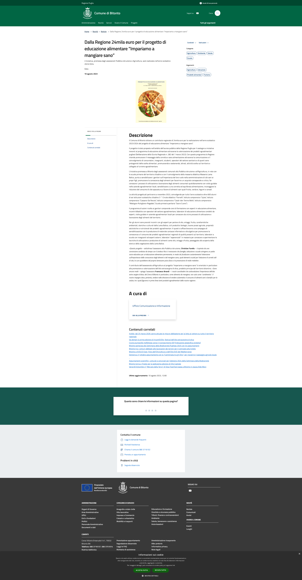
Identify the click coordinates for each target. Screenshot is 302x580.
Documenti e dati (89, 527)
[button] (151, 575)
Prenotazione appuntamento (128, 540)
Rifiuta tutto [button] (160, 570)
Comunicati (191, 512)
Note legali (155, 549)
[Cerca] (217, 13)
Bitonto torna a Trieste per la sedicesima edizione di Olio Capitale (155, 363)
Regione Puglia (88, 3)
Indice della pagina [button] (94, 131)
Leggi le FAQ (122, 546)
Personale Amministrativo (92, 524)
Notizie (104, 31)
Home (86, 31)
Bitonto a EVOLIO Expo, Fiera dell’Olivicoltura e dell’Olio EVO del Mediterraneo (160, 351)
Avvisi (188, 515)
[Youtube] (196, 13)
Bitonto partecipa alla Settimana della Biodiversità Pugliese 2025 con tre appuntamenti (164, 345)
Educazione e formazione (161, 509)
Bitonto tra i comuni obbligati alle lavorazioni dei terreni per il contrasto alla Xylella (162, 348)
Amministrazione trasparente (163, 540)
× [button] (299, 554)
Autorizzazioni (157, 524)
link (173, 565)
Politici (84, 521)
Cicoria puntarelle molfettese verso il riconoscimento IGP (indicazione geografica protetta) (165, 342)
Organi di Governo (89, 509)
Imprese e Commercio (125, 515)
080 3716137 (95, 546)
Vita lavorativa (122, 512)
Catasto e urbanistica (125, 518)
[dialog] (151, 565)
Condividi (190, 42)
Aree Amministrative (90, 512)
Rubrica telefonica (89, 549)
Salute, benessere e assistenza (164, 521)
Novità (95, 31)
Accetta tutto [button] (142, 570)
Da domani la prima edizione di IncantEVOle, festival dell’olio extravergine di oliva (161, 339)
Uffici (84, 515)
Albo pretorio (156, 543)
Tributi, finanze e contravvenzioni (165, 515)
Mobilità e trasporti (125, 521)
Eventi (189, 526)
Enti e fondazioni (89, 518)
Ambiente (155, 518)
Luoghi (189, 529)
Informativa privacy (159, 546)
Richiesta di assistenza (126, 549)
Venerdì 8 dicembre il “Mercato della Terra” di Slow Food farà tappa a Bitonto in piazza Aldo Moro (167, 366)
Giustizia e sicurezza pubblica (163, 512)
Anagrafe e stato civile (126, 509)
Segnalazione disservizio (127, 543)
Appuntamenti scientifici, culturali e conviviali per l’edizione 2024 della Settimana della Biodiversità (169, 360)
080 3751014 (107, 546)
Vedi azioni (203, 42)
